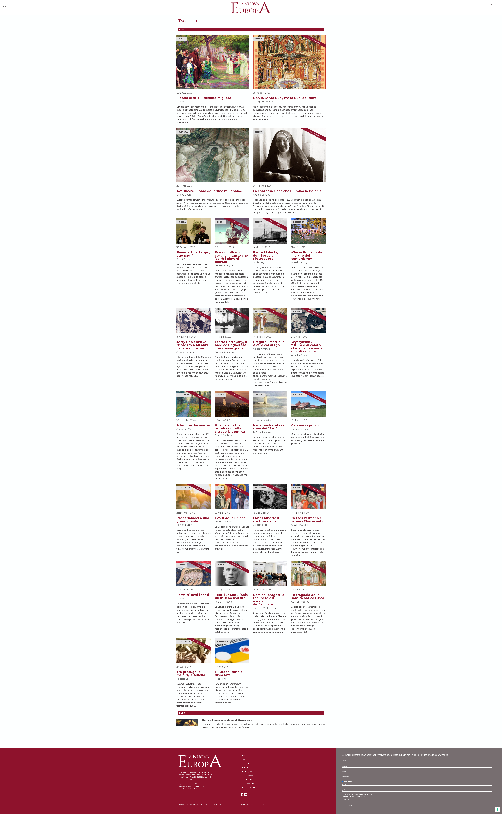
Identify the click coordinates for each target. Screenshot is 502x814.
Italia (346, 781)
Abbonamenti (249, 788)
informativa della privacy (353, 797)
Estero (352, 781)
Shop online (248, 784)
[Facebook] (242, 794)
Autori (245, 768)
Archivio (246, 772)
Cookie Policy (216, 804)
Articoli (246, 756)
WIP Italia (260, 804)
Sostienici (247, 780)
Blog (244, 760)
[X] (245, 794)
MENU (4, 6)
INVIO (350, 805)
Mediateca (247, 764)
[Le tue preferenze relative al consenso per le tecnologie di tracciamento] (497, 809)
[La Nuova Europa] (251, 7)
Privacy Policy (204, 804)
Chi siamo (247, 776)
